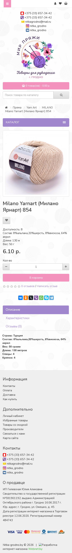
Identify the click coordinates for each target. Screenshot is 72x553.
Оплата (7, 390)
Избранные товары (15, 420)
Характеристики (17, 318)
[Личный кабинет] (55, 3)
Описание (13, 310)
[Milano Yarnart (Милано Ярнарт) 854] (36, 163)
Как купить (10, 399)
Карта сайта (10, 438)
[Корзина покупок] (65, 3)
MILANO (47, 107)
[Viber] (36, 298)
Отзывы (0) (14, 326)
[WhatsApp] (41, 298)
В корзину (36, 278)
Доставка (9, 395)
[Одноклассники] (25, 298)
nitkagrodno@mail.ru (38, 22)
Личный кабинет (13, 416)
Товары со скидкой (15, 425)
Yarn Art (32, 107)
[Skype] (46, 298)
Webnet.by (35, 549)
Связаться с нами (14, 434)
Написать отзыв (47, 286)
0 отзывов (28, 286)
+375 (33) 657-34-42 (38, 13)
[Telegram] (51, 298)
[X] (31, 298)
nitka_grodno (38, 26)
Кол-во (7, 260)
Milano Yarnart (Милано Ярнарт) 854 (28, 111)
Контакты (9, 386)
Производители (13, 429)
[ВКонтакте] (20, 298)
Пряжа (17, 107)
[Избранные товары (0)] (60, 3)
